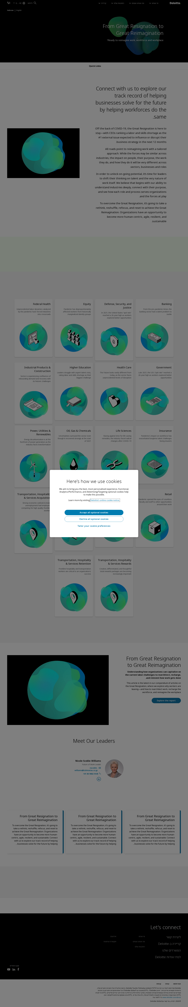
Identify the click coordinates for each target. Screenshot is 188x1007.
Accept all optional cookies (94, 512)
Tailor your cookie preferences (94, 526)
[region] (94, 503)
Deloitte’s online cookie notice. (105, 500)
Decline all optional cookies (94, 519)
